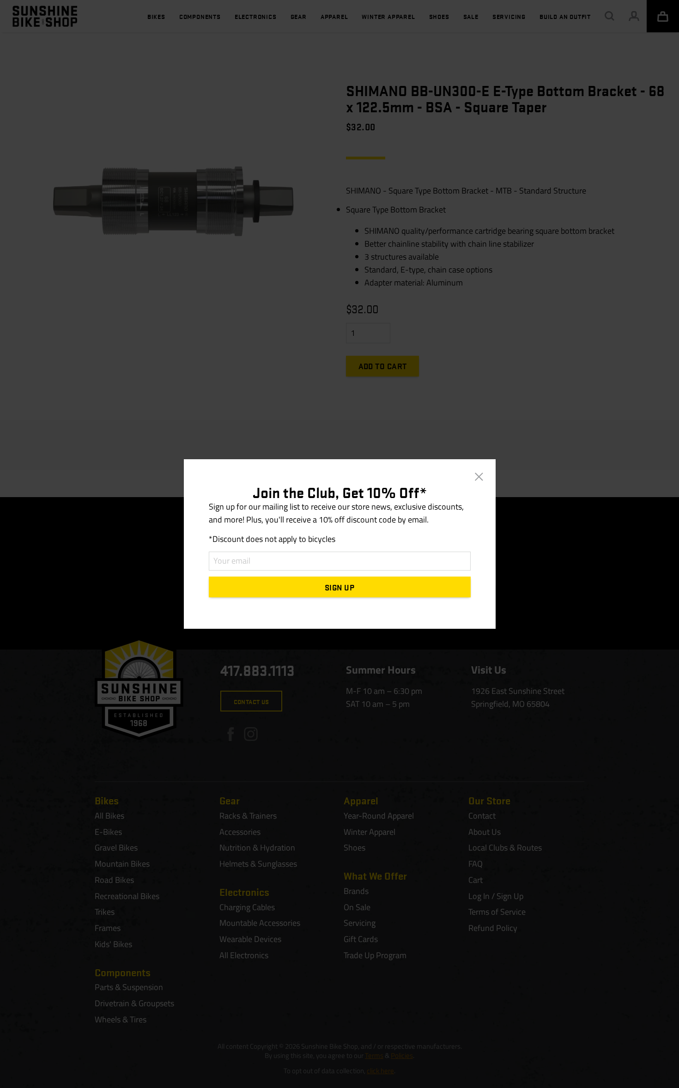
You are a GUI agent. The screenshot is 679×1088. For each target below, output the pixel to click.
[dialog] (339, 544)
